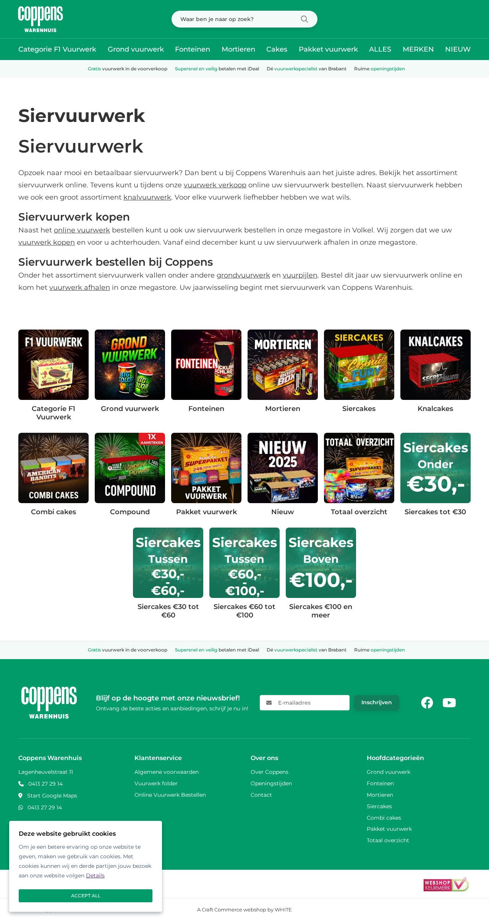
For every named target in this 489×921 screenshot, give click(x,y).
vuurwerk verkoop (215, 185)
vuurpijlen (300, 275)
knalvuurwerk (147, 197)
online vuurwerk (82, 230)
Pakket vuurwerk (328, 49)
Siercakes (379, 806)
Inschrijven (376, 702)
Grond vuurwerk (136, 49)
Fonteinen (192, 49)
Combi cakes (384, 817)
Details (95, 875)
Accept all (85, 895)
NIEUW (458, 49)
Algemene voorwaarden (166, 771)
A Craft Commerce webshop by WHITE (244, 909)
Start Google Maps (52, 795)
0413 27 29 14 (45, 783)
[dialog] (85, 866)
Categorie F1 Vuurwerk (57, 49)
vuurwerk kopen (46, 242)
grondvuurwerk (243, 275)
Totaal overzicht (388, 840)
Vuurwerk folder (156, 783)
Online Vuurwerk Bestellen (170, 794)
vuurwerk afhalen (79, 287)
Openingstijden (271, 783)
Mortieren (238, 49)
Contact (261, 794)
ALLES (380, 49)
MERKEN (418, 49)
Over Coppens (269, 771)
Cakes (276, 49)
